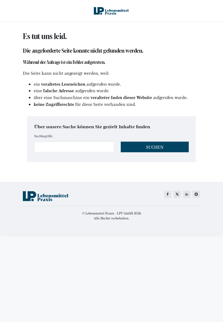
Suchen (154, 147)
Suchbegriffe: (43, 136)
